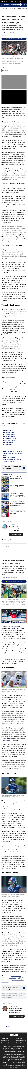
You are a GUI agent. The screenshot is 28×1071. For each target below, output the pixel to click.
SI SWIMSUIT (12, 1)
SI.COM (3, 1)
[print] (11, 540)
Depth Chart (25, 8)
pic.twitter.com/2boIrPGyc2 (13, 330)
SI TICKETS (19, 1)
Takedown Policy (5, 1040)
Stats (19, 8)
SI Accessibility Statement (7, 1043)
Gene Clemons (4, 32)
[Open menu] (2, 5)
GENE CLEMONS (13, 525)
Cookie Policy (19, 1038)
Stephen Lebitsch (5, 577)
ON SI (7, 1)
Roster (15, 8)
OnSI (6, 8)
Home (2, 8)
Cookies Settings (20, 1043)
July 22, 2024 (4, 206)
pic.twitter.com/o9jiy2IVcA (12, 268)
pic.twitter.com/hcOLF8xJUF (9, 202)
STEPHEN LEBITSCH (14, 1006)
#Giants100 (12, 196)
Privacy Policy (4, 1038)
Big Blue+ (8, 547)
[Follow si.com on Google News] (24, 468)
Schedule (11, 8)
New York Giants (6, 70)
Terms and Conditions (21, 1040)
